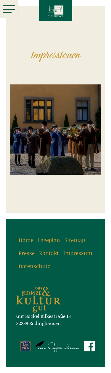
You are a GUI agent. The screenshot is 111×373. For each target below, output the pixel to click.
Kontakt (49, 253)
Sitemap (75, 240)
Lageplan (49, 240)
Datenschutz (34, 266)
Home (26, 240)
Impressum (77, 253)
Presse (27, 253)
